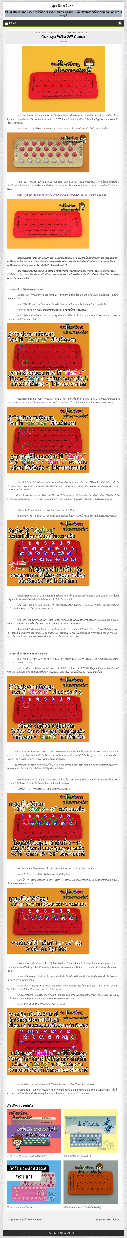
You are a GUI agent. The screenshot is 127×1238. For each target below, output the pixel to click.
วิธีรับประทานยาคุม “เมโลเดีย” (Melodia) (82, 1207)
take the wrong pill (78, 33)
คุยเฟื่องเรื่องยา (64, 6)
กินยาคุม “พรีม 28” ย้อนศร (63, 37)
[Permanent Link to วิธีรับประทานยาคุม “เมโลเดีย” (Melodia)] (91, 1182)
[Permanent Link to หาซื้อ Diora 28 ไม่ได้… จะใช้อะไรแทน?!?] (34, 1131)
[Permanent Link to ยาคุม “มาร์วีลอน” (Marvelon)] (91, 1131)
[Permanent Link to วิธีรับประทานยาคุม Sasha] (34, 1182)
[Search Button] (120, 23)
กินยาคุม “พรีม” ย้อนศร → (109, 1219)
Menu (12, 23)
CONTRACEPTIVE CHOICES (52, 33)
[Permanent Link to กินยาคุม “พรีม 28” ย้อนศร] (63, 79)
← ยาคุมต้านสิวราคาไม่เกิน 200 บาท (23, 1219)
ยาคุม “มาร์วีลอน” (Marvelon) (77, 1156)
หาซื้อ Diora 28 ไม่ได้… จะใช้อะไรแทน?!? (26, 1156)
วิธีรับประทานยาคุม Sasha (19, 1207)
